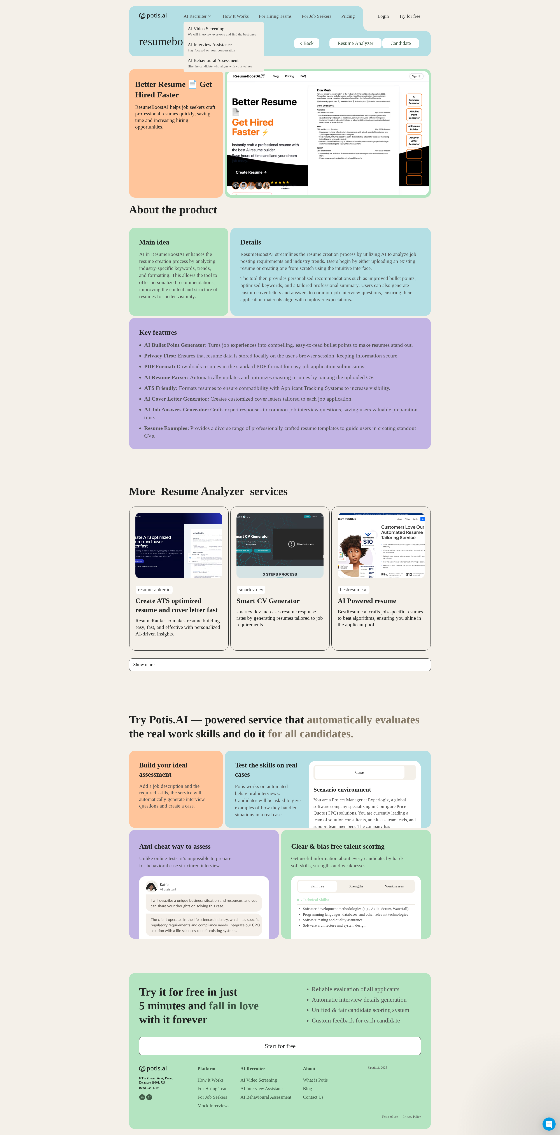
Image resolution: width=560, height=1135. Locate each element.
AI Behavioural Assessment (265, 1097)
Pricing (348, 16)
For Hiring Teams (275, 16)
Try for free (409, 16)
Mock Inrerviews (213, 1105)
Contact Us (313, 1097)
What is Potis (315, 1080)
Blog (307, 1088)
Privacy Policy (412, 1116)
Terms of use (390, 1116)
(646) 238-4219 (149, 1087)
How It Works (236, 16)
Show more (143, 664)
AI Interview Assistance (262, 1088)
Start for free (280, 1046)
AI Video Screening (258, 1080)
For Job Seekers (316, 16)
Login (383, 16)
